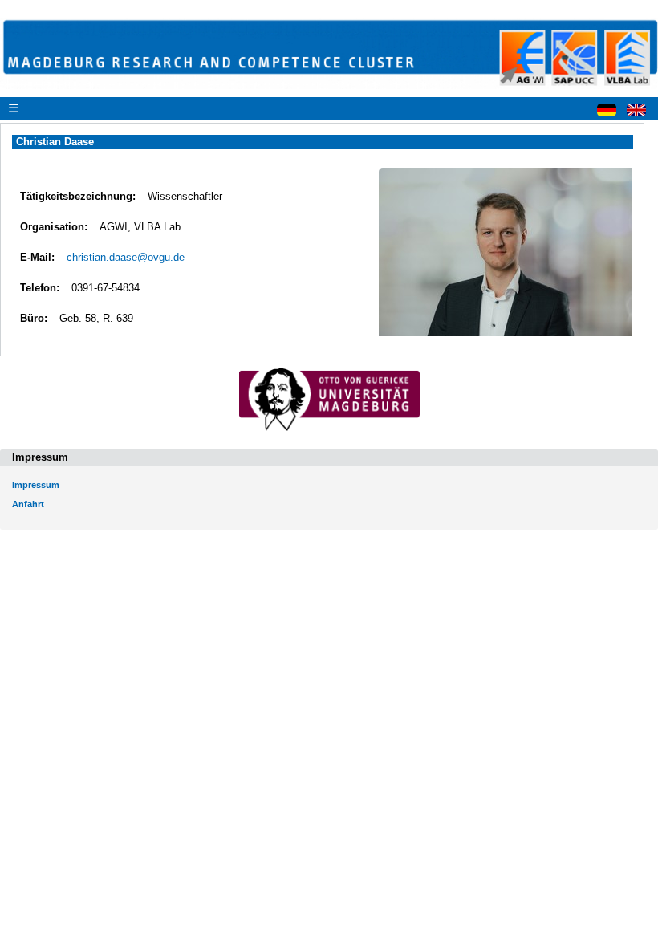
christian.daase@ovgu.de (126, 257)
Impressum (35, 485)
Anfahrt (28, 504)
